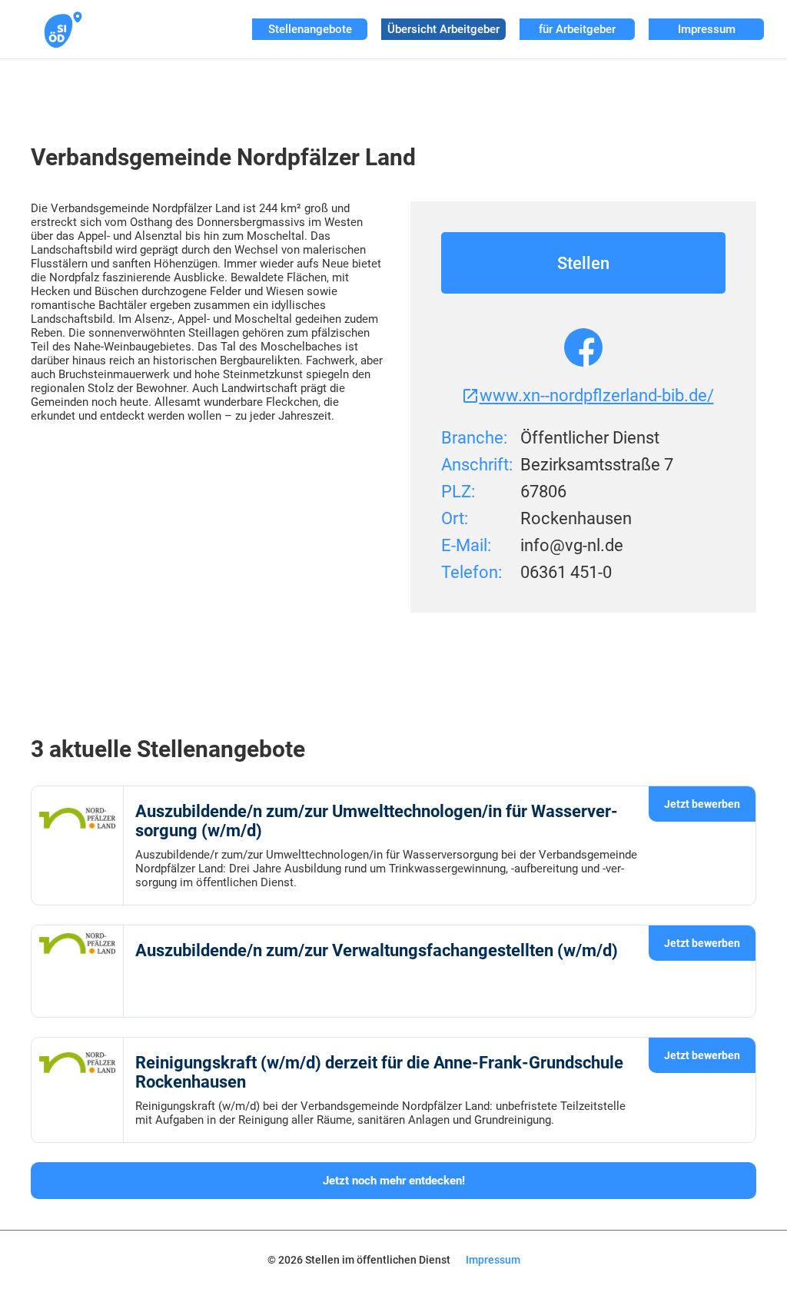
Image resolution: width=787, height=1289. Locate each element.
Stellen (583, 263)
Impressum (707, 29)
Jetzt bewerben (702, 804)
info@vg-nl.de (571, 545)
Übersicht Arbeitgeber (443, 29)
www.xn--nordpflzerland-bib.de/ (597, 395)
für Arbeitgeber (577, 29)
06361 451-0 (566, 572)
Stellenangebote (310, 29)
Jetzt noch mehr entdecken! (394, 1181)
